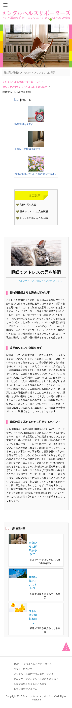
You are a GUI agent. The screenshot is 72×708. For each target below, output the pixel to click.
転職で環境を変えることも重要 (45, 596)
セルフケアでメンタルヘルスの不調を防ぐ (40, 280)
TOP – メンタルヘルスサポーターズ (33, 664)
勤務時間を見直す (23, 124)
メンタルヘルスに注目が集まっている (34, 674)
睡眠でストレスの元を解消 (34, 211)
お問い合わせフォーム (25, 688)
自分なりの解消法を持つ (27, 149)
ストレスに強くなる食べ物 (34, 218)
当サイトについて (23, 669)
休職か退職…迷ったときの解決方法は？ (35, 174)
